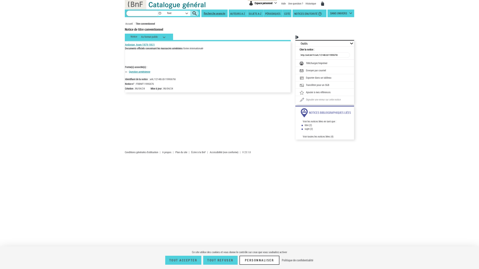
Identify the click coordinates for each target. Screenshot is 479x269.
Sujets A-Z (255, 13)
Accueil (129, 23)
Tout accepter (183, 260)
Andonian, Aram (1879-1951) (140, 44)
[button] (159, 13)
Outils (304, 44)
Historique (311, 3)
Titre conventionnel (145, 23)
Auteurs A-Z (237, 13)
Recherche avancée (214, 13)
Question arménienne (139, 71)
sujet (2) (309, 129)
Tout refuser (220, 260)
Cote (287, 13)
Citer (307, 49)
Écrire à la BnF (198, 152)
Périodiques (272, 13)
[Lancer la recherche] (194, 13)
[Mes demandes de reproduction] (322, 3)
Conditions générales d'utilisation (141, 152)
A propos (166, 152)
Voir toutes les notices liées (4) (318, 136)
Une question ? (296, 3)
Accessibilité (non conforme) (224, 152)
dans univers (338, 14)
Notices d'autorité (306, 13)
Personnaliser (259, 260)
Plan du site (181, 152)
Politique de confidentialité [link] (297, 260)
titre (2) (308, 125)
